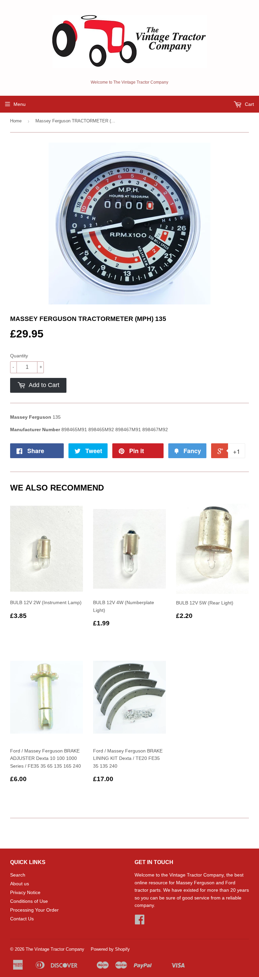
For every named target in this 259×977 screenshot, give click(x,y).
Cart (248, 104)
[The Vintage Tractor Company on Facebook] (140, 921)
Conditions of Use (29, 901)
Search (17, 875)
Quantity (19, 355)
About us (19, 883)
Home (16, 120)
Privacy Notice (25, 892)
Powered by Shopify (110, 949)
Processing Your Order (34, 910)
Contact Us (22, 918)
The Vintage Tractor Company (55, 949)
